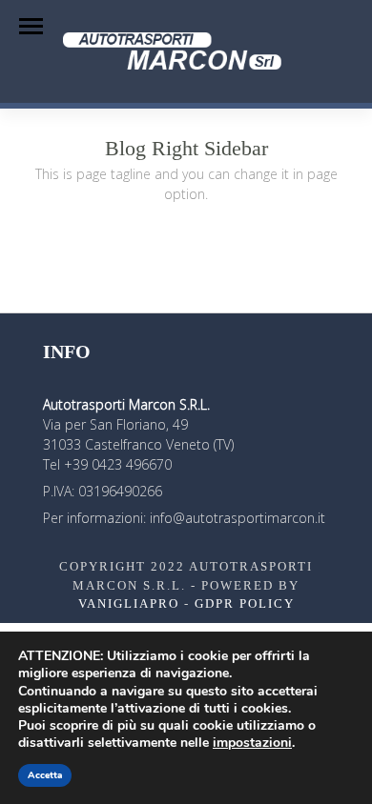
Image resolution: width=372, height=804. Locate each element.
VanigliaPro (128, 603)
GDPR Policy (245, 603)
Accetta (45, 775)
